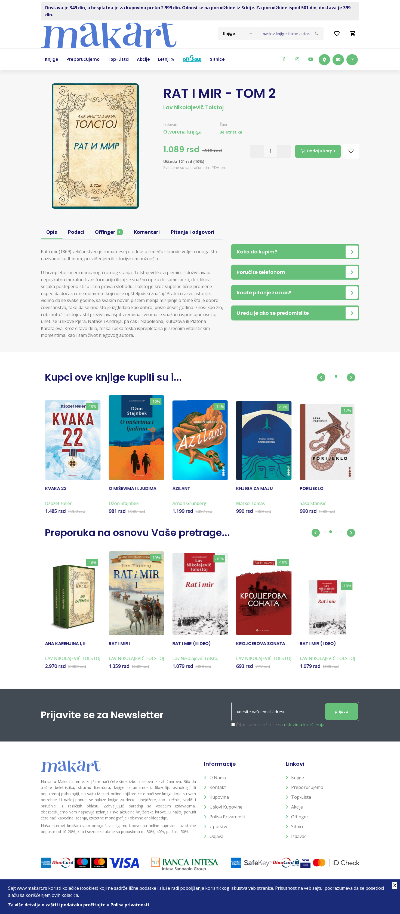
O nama (218, 777)
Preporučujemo (307, 787)
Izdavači (299, 836)
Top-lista (301, 797)
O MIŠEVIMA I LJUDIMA (132, 489)
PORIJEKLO (311, 489)
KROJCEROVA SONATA (260, 644)
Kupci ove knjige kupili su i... (113, 377)
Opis (51, 232)
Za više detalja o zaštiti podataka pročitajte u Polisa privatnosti (78, 905)
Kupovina (219, 797)
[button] (321, 377)
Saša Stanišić (313, 503)
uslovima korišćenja (304, 725)
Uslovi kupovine (226, 807)
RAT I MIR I (119, 644)
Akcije (297, 807)
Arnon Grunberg (189, 503)
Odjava (216, 836)
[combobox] (237, 33)
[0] (352, 33)
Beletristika (231, 132)
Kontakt (218, 787)
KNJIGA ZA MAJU (254, 489)
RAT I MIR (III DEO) (191, 644)
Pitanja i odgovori (192, 232)
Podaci (76, 232)
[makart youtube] (310, 59)
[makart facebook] (284, 59)
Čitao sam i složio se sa (280, 725)
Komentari (147, 232)
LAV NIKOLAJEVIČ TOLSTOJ (72, 658)
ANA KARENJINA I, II (65, 644)
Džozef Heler (58, 503)
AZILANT (181, 489)
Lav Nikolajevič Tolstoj (193, 107)
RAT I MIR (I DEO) (318, 644)
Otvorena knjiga (182, 131)
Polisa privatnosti (227, 816)
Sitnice (297, 826)
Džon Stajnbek (124, 503)
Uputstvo (219, 826)
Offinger (107, 232)
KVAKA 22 (55, 489)
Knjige (297, 777)
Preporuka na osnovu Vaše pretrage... (137, 533)
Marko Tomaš (250, 503)
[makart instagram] (297, 59)
